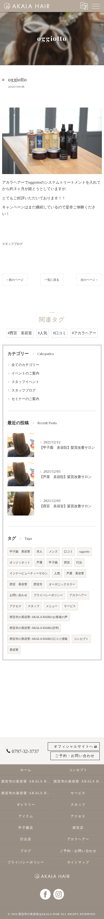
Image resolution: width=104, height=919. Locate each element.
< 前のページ (14, 279)
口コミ (68, 551)
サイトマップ (78, 862)
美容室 (14, 649)
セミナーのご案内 (25, 399)
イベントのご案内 (25, 373)
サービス (70, 606)
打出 (79, 562)
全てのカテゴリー (25, 365)
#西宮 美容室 (20, 333)
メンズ (53, 551)
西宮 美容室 (18, 584)
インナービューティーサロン (29, 573)
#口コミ (59, 333)
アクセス (15, 606)
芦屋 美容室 (75, 573)
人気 (57, 573)
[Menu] (96, 6)
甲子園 (53, 562)
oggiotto (84, 551)
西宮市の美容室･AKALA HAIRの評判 (34, 628)
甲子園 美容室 (20, 551)
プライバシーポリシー (48, 595)
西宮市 (38, 584)
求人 (39, 551)
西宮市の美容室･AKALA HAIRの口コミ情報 (38, 638)
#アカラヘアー (84, 333)
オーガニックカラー (62, 584)
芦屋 (39, 562)
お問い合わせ (18, 595)
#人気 (42, 333)
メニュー (52, 606)
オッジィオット (20, 562)
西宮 (67, 562)
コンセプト (81, 638)
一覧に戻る (52, 279)
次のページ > (89, 279)
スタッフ (33, 606)
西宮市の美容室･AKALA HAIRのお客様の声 (38, 617)
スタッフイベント (25, 382)
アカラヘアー (78, 595)
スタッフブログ (12, 243)
